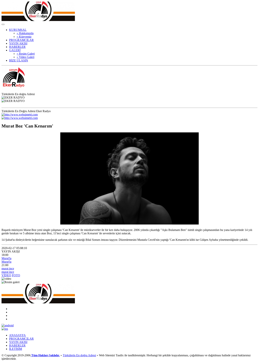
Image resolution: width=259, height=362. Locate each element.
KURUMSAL (18, 29)
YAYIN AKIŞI (18, 43)
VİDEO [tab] (6, 275)
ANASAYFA (17, 335)
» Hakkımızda (25, 33)
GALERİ (14, 50)
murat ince (8, 268)
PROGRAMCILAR (21, 40)
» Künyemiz (24, 36)
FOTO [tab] (16, 275)
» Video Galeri (25, 57)
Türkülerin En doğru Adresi (79, 355)
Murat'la (6, 258)
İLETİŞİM (15, 348)
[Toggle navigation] (3, 24)
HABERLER (17, 46)
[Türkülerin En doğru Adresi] (38, 20)
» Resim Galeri (26, 53)
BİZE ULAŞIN (18, 60)
